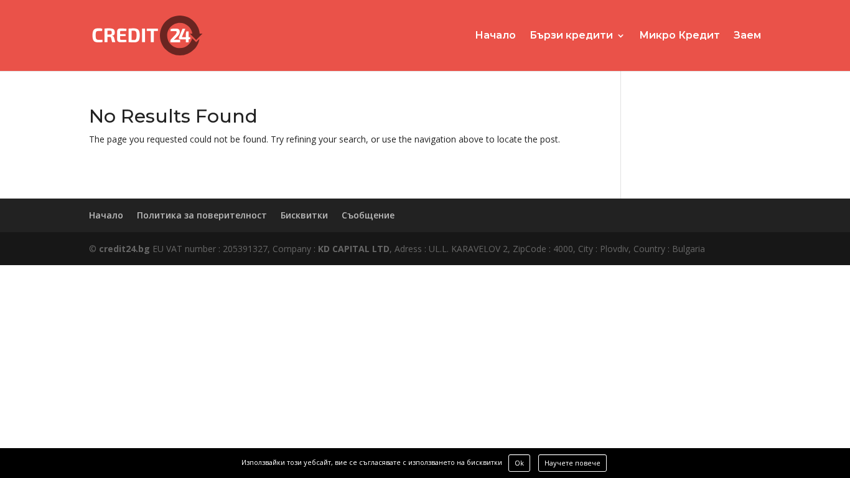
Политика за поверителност (202, 215)
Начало (495, 36)
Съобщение (368, 215)
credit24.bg (124, 249)
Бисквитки (304, 215)
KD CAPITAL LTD (354, 249)
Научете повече (572, 462)
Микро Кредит (679, 36)
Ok (519, 462)
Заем (747, 36)
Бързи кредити (571, 36)
